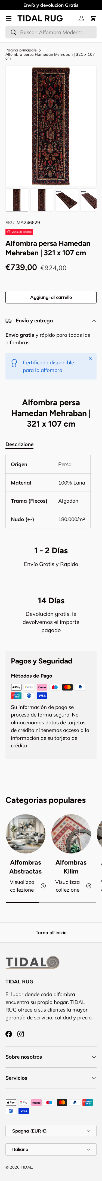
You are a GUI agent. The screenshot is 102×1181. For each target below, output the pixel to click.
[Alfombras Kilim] (71, 834)
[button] (93, 18)
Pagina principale (21, 50)
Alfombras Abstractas (25, 867)
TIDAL (26, 1167)
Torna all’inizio (51, 932)
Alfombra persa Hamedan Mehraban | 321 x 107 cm (50, 56)
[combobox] (51, 32)
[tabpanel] (51, 491)
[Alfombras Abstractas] (25, 834)
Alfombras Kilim (70, 867)
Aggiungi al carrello (51, 297)
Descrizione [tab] (19, 444)
